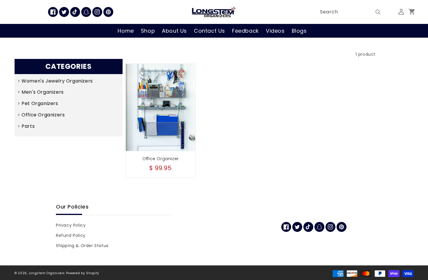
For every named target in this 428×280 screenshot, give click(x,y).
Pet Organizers (40, 103)
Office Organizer (160, 158)
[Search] (378, 12)
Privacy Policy (71, 225)
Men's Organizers (43, 92)
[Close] (390, 12)
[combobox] (349, 12)
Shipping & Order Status (82, 246)
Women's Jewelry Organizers (57, 81)
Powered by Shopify (82, 273)
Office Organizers (43, 114)
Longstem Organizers (47, 273)
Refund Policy (71, 235)
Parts (28, 126)
